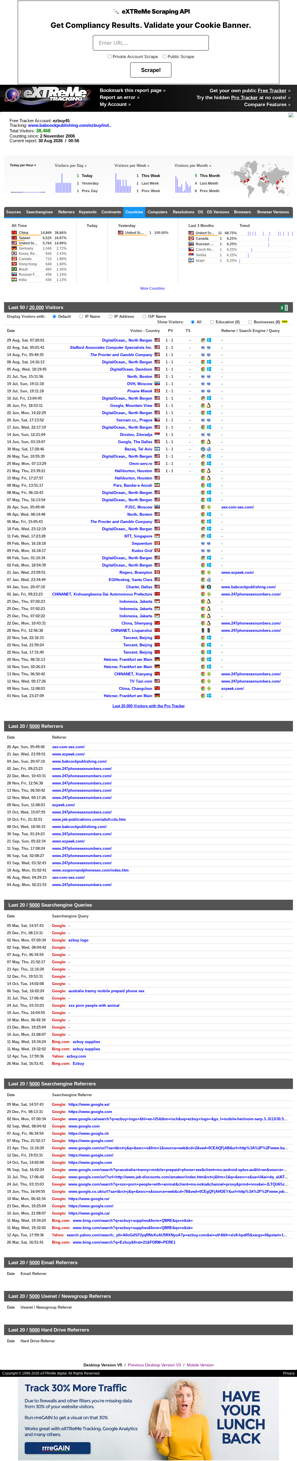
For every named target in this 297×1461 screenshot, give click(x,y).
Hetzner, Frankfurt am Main (128, 659)
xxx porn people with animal (93, 1005)
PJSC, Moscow (138, 507)
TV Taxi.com (141, 681)
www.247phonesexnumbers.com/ (251, 594)
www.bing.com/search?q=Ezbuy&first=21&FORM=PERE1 (124, 1242)
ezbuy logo (78, 940)
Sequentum (142, 543)
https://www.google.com (90, 1112)
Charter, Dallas (139, 587)
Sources (13, 212)
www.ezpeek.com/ (237, 572)
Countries (134, 212)
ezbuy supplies (86, 1042)
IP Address (123, 316)
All (198, 322)
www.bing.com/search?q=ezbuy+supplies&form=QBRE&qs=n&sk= (133, 1220)
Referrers (66, 212)
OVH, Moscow (139, 384)
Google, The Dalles (135, 442)
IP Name (92, 316)
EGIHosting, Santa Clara (130, 580)
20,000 (36, 307)
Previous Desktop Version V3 (154, 1365)
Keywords (88, 212)
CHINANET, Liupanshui (131, 630)
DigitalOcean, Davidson (131, 369)
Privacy (289, 1373)
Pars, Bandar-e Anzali (132, 485)
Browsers (242, 212)
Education (227, 322)
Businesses (266, 322)
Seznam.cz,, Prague (134, 420)
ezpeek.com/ (232, 688)
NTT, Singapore (138, 536)
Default (64, 316)
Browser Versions (273, 212)
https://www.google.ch (88, 1133)
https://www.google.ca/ (89, 1213)
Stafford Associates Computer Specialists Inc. (111, 347)
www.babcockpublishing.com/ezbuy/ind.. (69, 125)
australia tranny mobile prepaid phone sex (106, 991)
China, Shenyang (137, 623)
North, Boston (139, 376)
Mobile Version (200, 1365)
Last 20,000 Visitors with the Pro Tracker (149, 706)
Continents (111, 212)
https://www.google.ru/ (88, 1199)
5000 (34, 726)
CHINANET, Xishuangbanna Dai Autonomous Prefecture (102, 594)
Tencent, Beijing (137, 638)
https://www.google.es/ (89, 1104)
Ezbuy (78, 1063)
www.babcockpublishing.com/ (248, 587)
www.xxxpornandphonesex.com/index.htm (90, 870)
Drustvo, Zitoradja (136, 434)
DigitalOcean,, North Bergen (127, 340)
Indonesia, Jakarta (135, 601)
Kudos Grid (142, 551)
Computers (157, 212)
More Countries (152, 288)
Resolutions (183, 212)
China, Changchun (135, 688)
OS (200, 212)
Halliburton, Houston (133, 471)
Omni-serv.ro (140, 463)
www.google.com (84, 1126)
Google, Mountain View (131, 405)
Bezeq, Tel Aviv (138, 449)
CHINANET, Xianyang (133, 674)
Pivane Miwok (139, 391)
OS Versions (218, 212)
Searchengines (39, 212)
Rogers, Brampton (135, 572)
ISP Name (156, 316)
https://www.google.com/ (90, 1141)
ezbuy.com (76, 1056)
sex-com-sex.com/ (237, 507)
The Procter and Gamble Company (121, 355)
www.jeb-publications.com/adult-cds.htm (89, 819)
